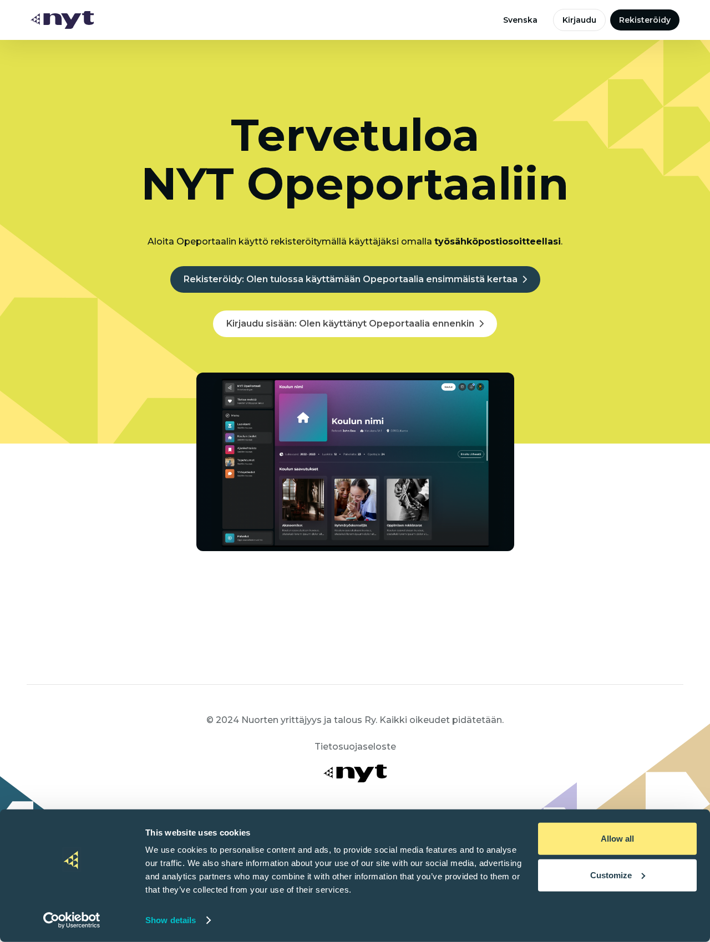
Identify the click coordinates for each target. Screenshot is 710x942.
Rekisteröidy (645, 20)
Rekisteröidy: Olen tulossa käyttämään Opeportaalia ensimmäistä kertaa (351, 279)
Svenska (520, 20)
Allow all (617, 838)
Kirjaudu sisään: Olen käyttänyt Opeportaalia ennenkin (350, 323)
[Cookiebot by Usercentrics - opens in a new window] (71, 920)
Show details (170, 920)
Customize (611, 874)
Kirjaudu (579, 20)
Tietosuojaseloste (355, 746)
